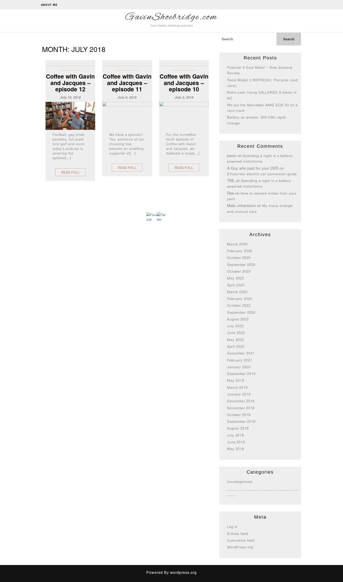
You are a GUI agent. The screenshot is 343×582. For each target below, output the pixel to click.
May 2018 (235, 448)
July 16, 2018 (70, 97)
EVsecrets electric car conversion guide (262, 173)
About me (49, 5)
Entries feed (237, 533)
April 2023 (236, 284)
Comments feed (241, 540)
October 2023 (239, 271)
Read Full (70, 172)
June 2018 (236, 441)
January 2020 (239, 366)
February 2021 (239, 360)
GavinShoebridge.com (171, 17)
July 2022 (235, 325)
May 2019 (235, 380)
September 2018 (241, 421)
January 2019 (239, 394)
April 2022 (236, 346)
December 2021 (241, 353)
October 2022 (239, 305)
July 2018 (235, 435)
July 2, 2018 (184, 97)
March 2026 (237, 243)
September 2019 (241, 373)
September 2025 (241, 264)
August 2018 (238, 428)
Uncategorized (239, 481)
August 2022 (238, 319)
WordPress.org (240, 546)
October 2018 (239, 414)
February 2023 (239, 298)
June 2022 (236, 332)
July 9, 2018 (127, 97)
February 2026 (239, 250)
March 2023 (237, 291)
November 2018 (241, 407)
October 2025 (239, 257)
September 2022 (241, 312)
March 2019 (237, 387)
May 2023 (235, 278)
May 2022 (235, 339)
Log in (232, 526)
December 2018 (241, 400)
